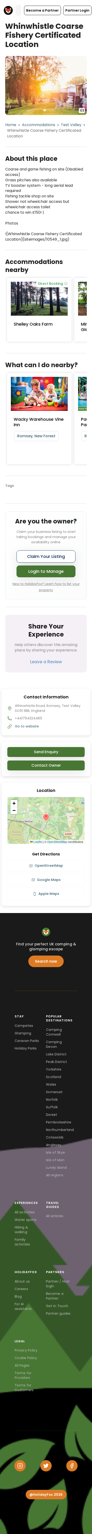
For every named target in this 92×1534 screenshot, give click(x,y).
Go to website (27, 726)
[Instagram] (20, 1465)
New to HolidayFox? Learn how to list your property (46, 587)
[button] (42, 10)
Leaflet (37, 842)
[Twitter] (46, 1465)
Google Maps (49, 879)
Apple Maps (48, 893)
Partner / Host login (58, 1283)
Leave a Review (46, 662)
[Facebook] (72, 1465)
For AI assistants (23, 1306)
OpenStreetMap (57, 842)
